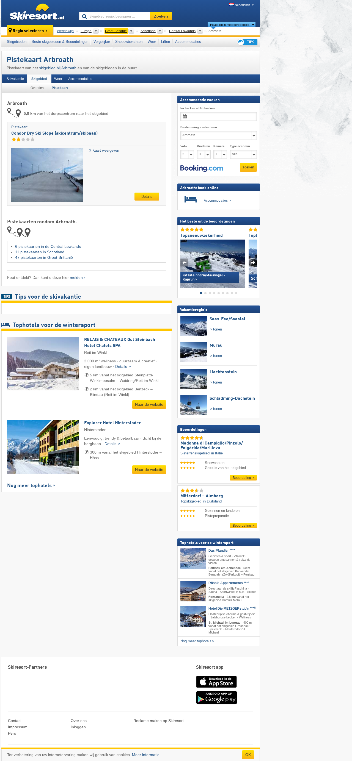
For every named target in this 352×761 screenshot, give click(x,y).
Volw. (184, 146)
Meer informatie (146, 754)
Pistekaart (60, 88)
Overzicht (38, 88)
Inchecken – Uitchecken (197, 108)
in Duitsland (212, 501)
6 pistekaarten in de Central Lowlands (48, 246)
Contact (14, 720)
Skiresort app (210, 667)
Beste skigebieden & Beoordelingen (60, 42)
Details (146, 197)
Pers (12, 733)
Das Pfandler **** (221, 550)
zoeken (248, 167)
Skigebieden (16, 42)
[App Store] (216, 688)
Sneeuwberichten (128, 42)
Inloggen (78, 727)
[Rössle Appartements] (193, 591)
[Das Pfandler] (193, 558)
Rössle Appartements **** (228, 583)
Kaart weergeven (105, 150)
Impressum (18, 727)
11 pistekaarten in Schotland (39, 252)
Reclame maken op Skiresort (158, 720)
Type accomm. (240, 146)
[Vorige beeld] (184, 262)
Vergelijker (102, 42)
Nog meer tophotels (29, 485)
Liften (165, 42)
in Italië (217, 453)
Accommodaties (188, 42)
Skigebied (39, 79)
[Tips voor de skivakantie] (247, 42)
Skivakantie (15, 79)
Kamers (218, 146)
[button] (201, 168)
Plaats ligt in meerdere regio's (229, 24)
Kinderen (203, 146)
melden (76, 277)
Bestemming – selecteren (198, 127)
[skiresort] (38, 13)
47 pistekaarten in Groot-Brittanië (44, 257)
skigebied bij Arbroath (57, 68)
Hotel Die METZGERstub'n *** (232, 608)
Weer (152, 42)
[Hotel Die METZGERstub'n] (193, 616)
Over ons (79, 720)
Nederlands (242, 5)
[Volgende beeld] (253, 262)
